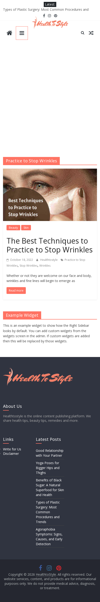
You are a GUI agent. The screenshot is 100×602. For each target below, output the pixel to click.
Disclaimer (11, 453)
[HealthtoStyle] (9, 33)
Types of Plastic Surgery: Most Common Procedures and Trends (48, 512)
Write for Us (12, 449)
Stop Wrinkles (28, 266)
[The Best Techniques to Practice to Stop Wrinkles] (50, 171)
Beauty (13, 228)
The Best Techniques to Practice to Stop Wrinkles (50, 245)
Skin (26, 228)
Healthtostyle (49, 260)
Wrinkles (44, 266)
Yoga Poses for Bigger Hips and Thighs (48, 468)
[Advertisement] (50, 100)
